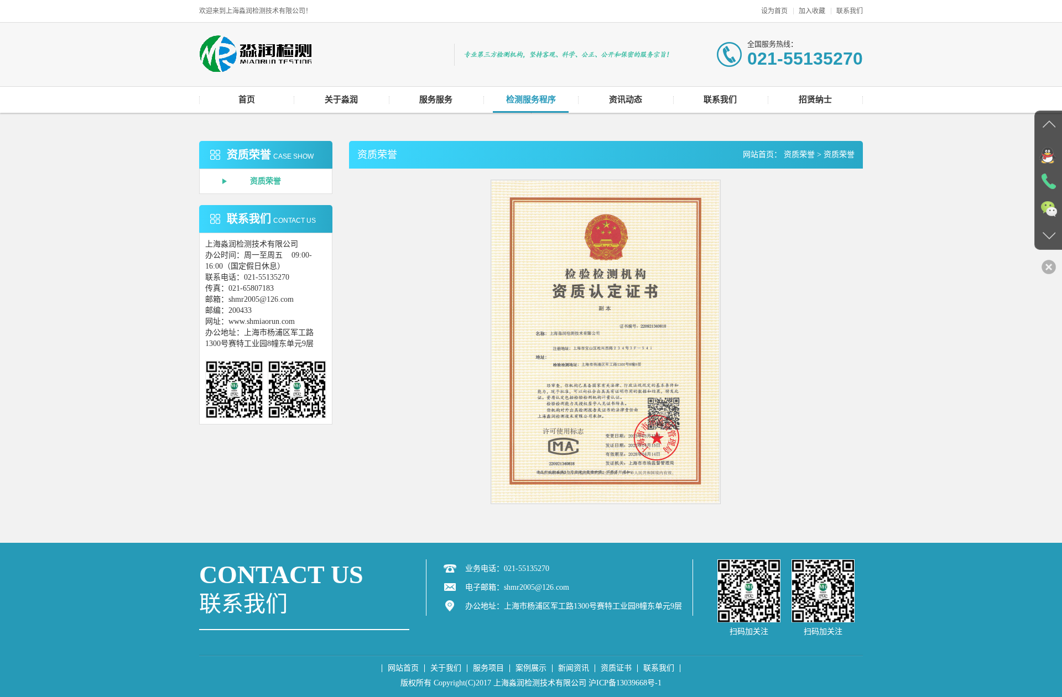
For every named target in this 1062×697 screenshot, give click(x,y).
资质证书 (616, 668)
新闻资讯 (573, 668)
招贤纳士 (815, 99)
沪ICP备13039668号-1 (625, 683)
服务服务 (435, 99)
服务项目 (488, 668)
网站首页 (403, 668)
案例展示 (531, 668)
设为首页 (774, 11)
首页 (246, 99)
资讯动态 (625, 99)
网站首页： (762, 154)
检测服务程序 (531, 99)
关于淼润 (341, 99)
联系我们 (849, 11)
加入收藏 (812, 11)
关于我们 (445, 668)
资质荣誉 (265, 181)
